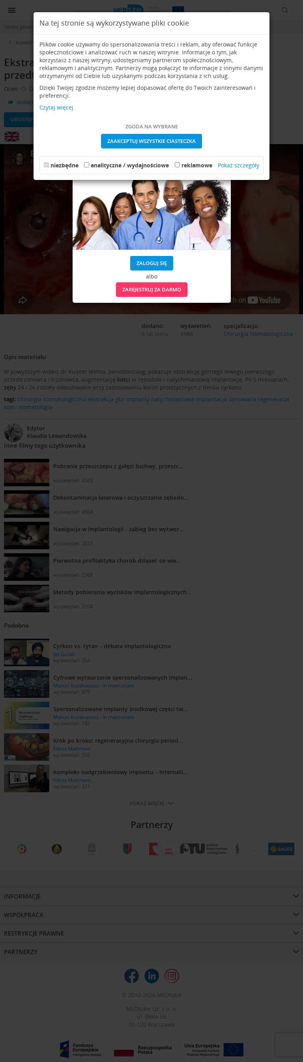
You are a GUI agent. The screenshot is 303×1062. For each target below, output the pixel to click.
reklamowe (196, 165)
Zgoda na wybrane (151, 126)
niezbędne (64, 165)
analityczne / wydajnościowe (130, 165)
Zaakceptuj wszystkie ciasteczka (151, 141)
